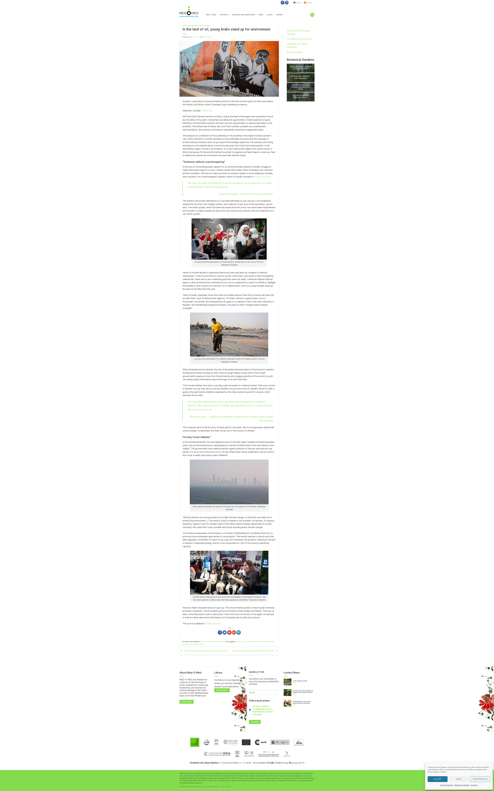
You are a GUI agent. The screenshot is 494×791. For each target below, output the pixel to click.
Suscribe (255, 722)
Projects (224, 15)
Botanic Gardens (295, 52)
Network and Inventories (243, 15)
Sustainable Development (199, 25)
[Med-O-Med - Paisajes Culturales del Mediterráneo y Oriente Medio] (190, 11)
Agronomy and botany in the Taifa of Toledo (253, 650)
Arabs (244, 642)
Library (279, 15)
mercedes (207, 37)
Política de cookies (446, 785)
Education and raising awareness (297, 45)
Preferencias (480, 779)
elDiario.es (208, 110)
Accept (438, 779)
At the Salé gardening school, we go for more (205, 650)
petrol (201, 644)
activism (238, 642)
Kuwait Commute (262, 176)
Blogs (269, 15)
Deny (459, 779)
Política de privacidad (461, 785)
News (261, 15)
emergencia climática (190, 644)
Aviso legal (474, 785)
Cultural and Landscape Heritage (298, 32)
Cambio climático (254, 642)
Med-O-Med (211, 15)
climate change (268, 642)
